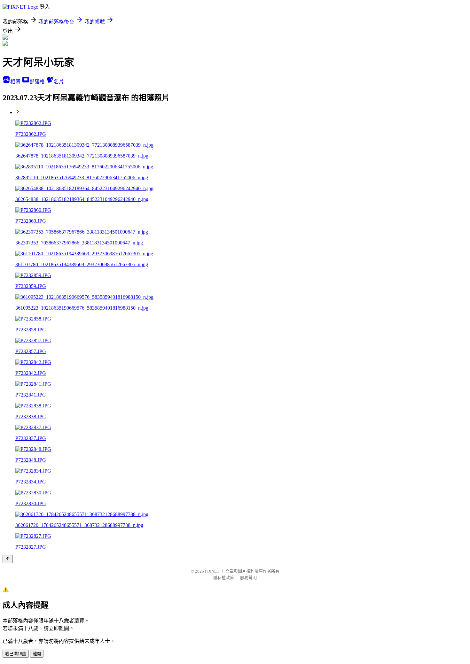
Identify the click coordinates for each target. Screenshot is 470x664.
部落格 (37, 81)
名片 (59, 81)
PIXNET (212, 571)
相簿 (16, 81)
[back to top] (8, 559)
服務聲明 (248, 577)
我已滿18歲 (15, 654)
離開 (37, 654)
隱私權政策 (223, 577)
